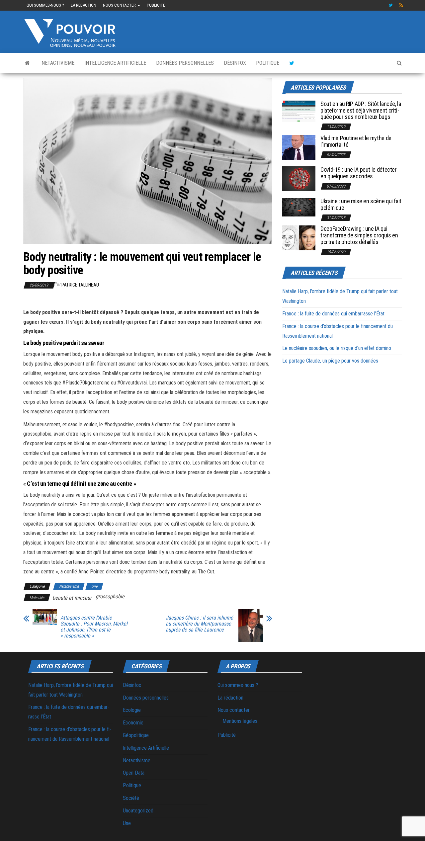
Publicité (156, 5)
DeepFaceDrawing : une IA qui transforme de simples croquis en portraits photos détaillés (359, 235)
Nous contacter (120, 5)
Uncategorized (138, 810)
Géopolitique (136, 735)
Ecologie (132, 710)
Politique (267, 63)
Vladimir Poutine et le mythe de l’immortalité (355, 141)
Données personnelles (185, 63)
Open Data (133, 773)
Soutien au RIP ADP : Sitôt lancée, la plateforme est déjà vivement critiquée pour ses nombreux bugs (360, 110)
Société (131, 798)
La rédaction (83, 5)
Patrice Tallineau (80, 285)
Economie (133, 722)
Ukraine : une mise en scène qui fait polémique (360, 204)
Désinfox (235, 63)
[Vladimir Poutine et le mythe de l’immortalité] (298, 147)
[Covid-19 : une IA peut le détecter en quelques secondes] (298, 178)
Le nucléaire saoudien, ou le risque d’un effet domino (336, 348)
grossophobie (110, 596)
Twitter (390, 5)
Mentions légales (239, 721)
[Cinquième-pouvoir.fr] (27, 63)
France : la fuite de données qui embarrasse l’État (333, 313)
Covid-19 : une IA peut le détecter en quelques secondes (358, 173)
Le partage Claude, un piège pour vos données (330, 361)
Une (94, 586)
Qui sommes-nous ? (45, 5)
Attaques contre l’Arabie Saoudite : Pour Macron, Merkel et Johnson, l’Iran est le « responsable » (94, 627)
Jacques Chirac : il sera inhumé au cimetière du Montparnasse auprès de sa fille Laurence (199, 624)
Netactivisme (58, 63)
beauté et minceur (72, 598)
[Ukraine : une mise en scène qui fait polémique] (298, 207)
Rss (401, 5)
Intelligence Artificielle (115, 63)
